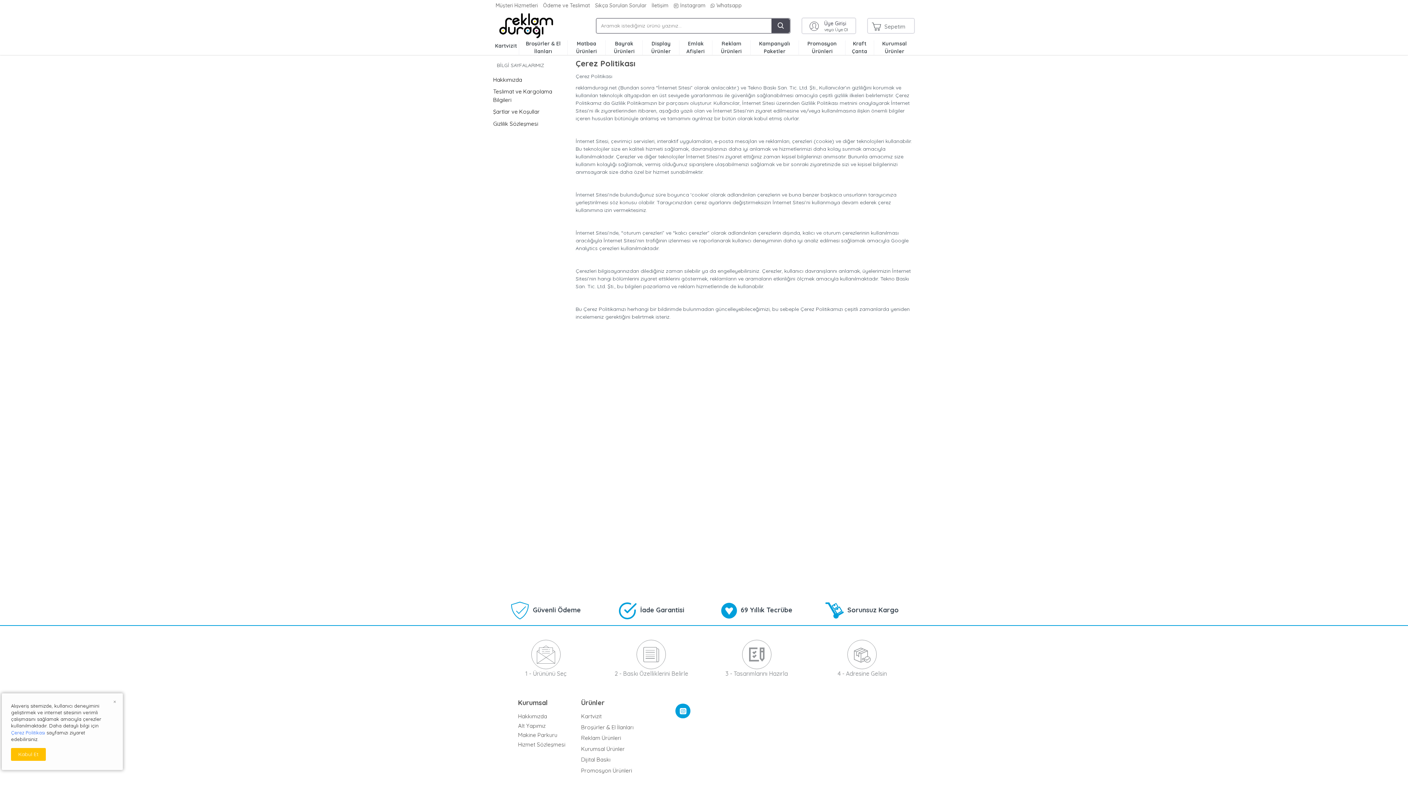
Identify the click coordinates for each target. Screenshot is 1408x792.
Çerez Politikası (28, 733)
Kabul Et (28, 754)
